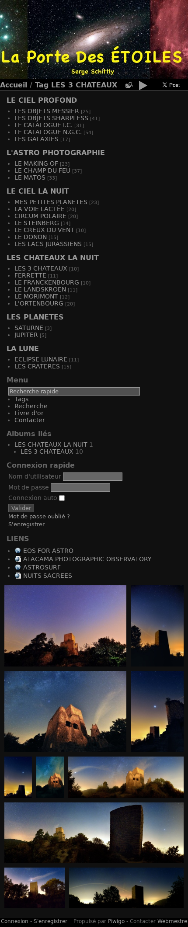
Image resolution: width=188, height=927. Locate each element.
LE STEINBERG (36, 222)
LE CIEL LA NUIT (38, 191)
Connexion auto (33, 497)
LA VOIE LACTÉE (39, 208)
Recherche (31, 406)
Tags (21, 399)
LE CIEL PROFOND (42, 100)
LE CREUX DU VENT (44, 229)
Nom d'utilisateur (34, 476)
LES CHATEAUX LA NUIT (53, 257)
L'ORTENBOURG (38, 303)
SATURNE (28, 327)
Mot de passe (28, 487)
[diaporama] (143, 86)
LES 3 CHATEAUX (84, 85)
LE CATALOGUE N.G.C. (48, 131)
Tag (42, 85)
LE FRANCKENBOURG (46, 282)
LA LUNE (23, 348)
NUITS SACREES (47, 575)
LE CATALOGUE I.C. (43, 125)
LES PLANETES (35, 317)
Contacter (29, 420)
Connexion (14, 921)
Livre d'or (29, 413)
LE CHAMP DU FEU (42, 170)
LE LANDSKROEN (40, 289)
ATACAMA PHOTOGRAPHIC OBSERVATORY (87, 559)
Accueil (13, 85)
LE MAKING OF (36, 163)
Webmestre (172, 921)
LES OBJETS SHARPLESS (51, 118)
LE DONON (30, 236)
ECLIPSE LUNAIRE (40, 359)
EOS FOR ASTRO (48, 550)
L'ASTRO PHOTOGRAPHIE (56, 153)
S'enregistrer (26, 524)
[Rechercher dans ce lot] (128, 85)
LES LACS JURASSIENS (48, 243)
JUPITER (26, 334)
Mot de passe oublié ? (39, 516)
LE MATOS (29, 177)
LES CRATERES (37, 366)
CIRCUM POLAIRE (40, 215)
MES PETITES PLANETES (50, 201)
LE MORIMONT (36, 296)
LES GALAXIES (36, 138)
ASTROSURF (42, 567)
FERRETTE (30, 275)
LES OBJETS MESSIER (46, 111)
